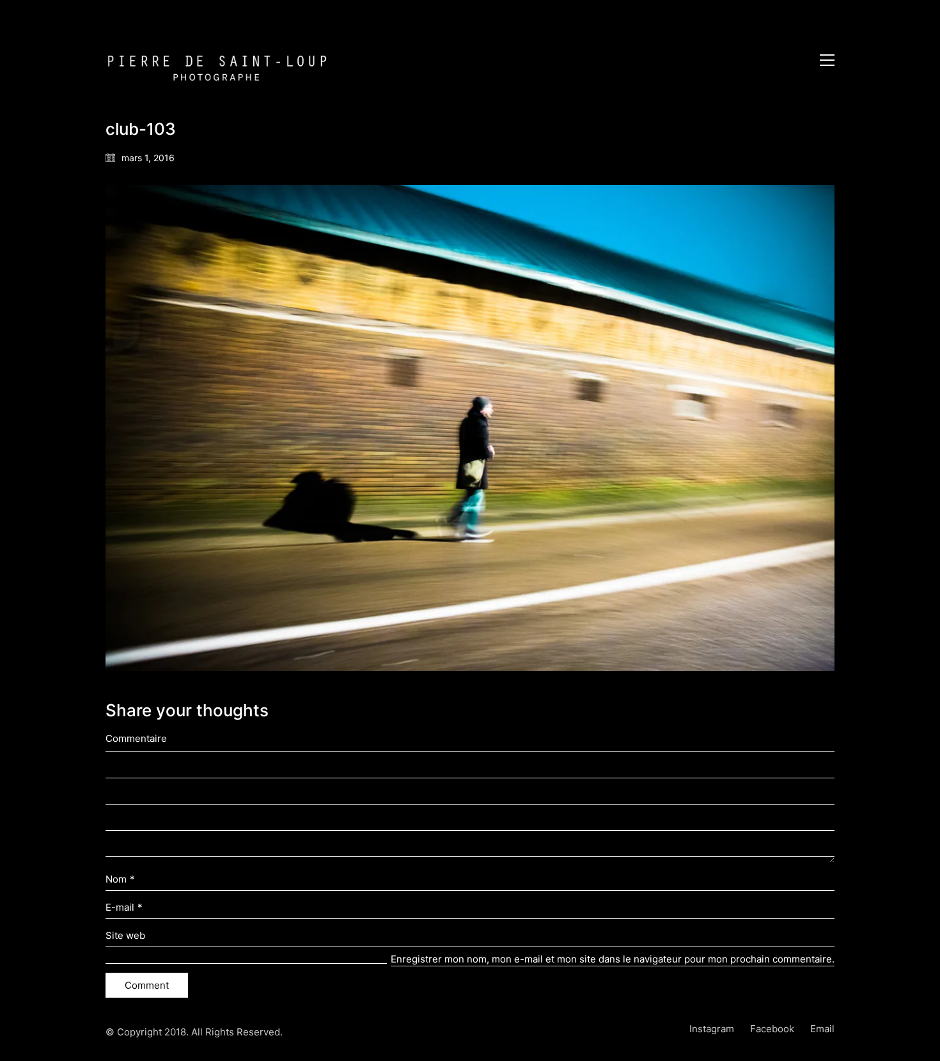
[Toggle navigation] (827, 60)
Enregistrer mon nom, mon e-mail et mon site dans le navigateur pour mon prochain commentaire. (612, 959)
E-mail (124, 907)
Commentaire (136, 738)
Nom (120, 879)
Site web (125, 935)
